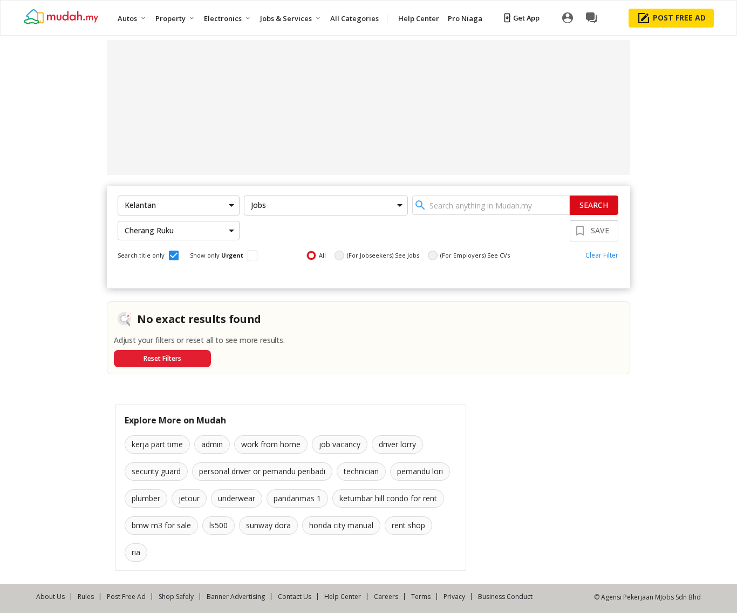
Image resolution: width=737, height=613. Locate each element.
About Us (50, 596)
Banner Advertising (236, 596)
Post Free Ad (126, 596)
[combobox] (491, 205)
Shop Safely (176, 596)
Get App (526, 18)
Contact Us (294, 596)
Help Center (342, 596)
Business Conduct (505, 596)
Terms (421, 596)
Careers (386, 596)
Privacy (454, 596)
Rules (86, 596)
